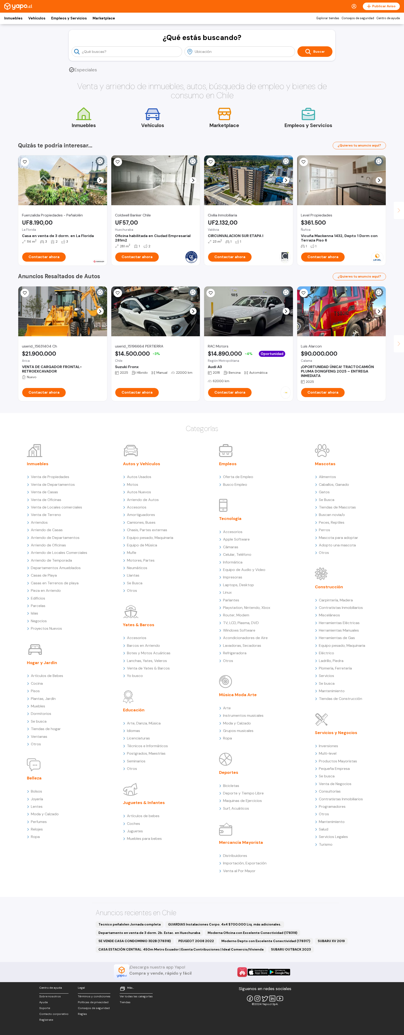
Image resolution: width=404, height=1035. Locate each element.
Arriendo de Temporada (51, 560)
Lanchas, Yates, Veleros (147, 660)
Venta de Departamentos (53, 484)
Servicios (326, 675)
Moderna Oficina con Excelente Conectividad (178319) (252, 933)
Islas (34, 613)
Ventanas (39, 736)
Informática (232, 562)
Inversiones (328, 745)
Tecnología (230, 518)
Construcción (329, 587)
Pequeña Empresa (334, 768)
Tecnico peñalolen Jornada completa (129, 924)
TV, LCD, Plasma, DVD (241, 622)
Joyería (37, 799)
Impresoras (232, 577)
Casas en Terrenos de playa (55, 583)
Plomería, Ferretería (335, 668)
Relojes (37, 829)
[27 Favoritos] (210, 162)
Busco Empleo (235, 484)
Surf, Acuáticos (236, 808)
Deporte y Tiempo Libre (243, 793)
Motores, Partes (141, 560)
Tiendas (125, 1002)
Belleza (34, 778)
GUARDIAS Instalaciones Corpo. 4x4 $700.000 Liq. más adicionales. (224, 924)
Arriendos (39, 522)
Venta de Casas (44, 492)
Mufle (131, 552)
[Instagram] (257, 998)
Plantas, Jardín (43, 698)
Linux (227, 592)
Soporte (44, 1008)
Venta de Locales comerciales (56, 507)
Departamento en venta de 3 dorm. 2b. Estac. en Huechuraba (149, 933)
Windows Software (239, 630)
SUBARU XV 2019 (331, 941)
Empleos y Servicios (69, 18)
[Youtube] (280, 998)
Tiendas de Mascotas (337, 507)
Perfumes (39, 821)
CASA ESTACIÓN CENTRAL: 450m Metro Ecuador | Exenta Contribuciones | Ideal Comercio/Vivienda (180, 949)
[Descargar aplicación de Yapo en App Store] (258, 972)
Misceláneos (329, 615)
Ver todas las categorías (136, 996)
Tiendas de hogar (46, 728)
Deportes (228, 772)
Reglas (82, 1014)
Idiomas (133, 730)
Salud (323, 829)
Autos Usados (139, 476)
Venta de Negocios (335, 783)
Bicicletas (231, 785)
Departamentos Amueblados (56, 567)
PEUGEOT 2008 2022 (196, 941)
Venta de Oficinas (46, 499)
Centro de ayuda (388, 18)
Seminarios (136, 761)
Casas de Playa (44, 575)
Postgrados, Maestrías (146, 753)
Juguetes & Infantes (144, 802)
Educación (133, 710)
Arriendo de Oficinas (48, 545)
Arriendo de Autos (143, 499)
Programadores (332, 806)
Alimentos (327, 476)
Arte (227, 708)
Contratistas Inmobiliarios (341, 607)
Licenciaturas (138, 738)
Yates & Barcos (138, 625)
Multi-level (327, 753)
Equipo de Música (142, 545)
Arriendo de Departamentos (55, 537)
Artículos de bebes (143, 815)
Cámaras (230, 547)
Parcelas (38, 605)
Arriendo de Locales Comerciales (59, 552)
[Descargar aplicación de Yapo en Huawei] (242, 972)
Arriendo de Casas (47, 529)
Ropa (35, 836)
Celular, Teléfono (237, 554)
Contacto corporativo (54, 1014)
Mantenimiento (332, 690)
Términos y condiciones (94, 996)
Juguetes (135, 831)
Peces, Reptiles (331, 522)
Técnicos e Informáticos (147, 745)
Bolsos (36, 791)
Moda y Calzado (45, 814)
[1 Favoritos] (25, 162)
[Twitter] (265, 998)
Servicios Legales (333, 836)
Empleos (228, 464)
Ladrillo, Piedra (331, 660)
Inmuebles (13, 18)
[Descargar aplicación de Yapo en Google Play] (279, 972)
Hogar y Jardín (42, 663)
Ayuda (43, 1002)
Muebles (38, 706)
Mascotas (325, 464)
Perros (324, 529)
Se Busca (134, 583)
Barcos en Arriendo (143, 645)
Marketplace (104, 18)
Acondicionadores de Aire (245, 637)
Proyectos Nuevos (46, 628)
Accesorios (136, 507)
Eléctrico (326, 653)
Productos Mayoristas (338, 761)
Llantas (133, 575)
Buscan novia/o (332, 514)
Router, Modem (236, 615)
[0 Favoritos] (118, 162)
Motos (132, 484)
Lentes (37, 806)
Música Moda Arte (238, 695)
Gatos (324, 492)
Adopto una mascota (337, 545)
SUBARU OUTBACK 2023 (291, 949)
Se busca (39, 721)
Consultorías (330, 791)
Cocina (37, 683)
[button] (100, 180)
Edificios (38, 598)
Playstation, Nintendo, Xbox (246, 607)
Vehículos (36, 18)
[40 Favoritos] (303, 162)
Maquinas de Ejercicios (242, 800)
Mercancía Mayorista (241, 842)
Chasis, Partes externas (147, 529)
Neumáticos (137, 567)
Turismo (325, 844)
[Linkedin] (272, 998)
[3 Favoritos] (118, 293)
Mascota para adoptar (338, 537)
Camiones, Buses (141, 522)
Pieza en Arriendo (46, 590)
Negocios (39, 620)
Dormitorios (41, 713)
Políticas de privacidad (93, 1002)
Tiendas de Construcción (340, 698)
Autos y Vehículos (141, 464)
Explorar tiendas (328, 18)
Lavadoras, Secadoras (242, 645)
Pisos (35, 690)
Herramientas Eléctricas (339, 622)
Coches (133, 823)
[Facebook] (250, 998)
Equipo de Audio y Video (244, 569)
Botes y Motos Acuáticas (148, 653)
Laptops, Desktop (238, 584)
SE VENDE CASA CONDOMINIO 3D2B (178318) (134, 941)
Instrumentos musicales (243, 715)
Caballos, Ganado (334, 484)
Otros (36, 744)
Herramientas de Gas (337, 637)
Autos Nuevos (139, 492)
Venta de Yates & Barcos (148, 668)
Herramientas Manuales (339, 630)
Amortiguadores (141, 514)
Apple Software (236, 539)
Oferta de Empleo (238, 476)
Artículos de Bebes (47, 675)
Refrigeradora (234, 653)
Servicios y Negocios (336, 732)
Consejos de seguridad (358, 18)
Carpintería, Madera (336, 600)
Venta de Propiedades (50, 476)
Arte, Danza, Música (144, 723)
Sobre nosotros (50, 996)
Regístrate (46, 1020)
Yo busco (135, 675)
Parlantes (231, 600)
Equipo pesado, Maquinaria (150, 537)
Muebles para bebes (144, 838)
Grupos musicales (238, 730)
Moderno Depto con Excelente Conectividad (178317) (265, 941)
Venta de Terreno (46, 514)
